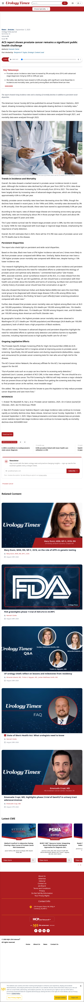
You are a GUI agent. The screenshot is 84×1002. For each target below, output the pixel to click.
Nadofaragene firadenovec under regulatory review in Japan (62, 449)
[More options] (80, 59)
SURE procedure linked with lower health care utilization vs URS (18, 449)
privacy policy (43, 475)
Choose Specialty (40, 9)
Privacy (42, 891)
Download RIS (7, 434)
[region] (42, 992)
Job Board (42, 886)
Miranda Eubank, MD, (13, 677)
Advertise (42, 878)
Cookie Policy (15, 993)
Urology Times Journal (9, 32)
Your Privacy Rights (42, 896)
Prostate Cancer (7, 484)
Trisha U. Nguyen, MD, (29, 677)
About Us (42, 876)
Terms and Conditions (42, 888)
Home (28, 944)
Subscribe (72, 471)
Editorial (42, 881)
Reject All (74, 998)
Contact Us (42, 883)
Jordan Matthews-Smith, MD (48, 677)
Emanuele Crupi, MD (13, 804)
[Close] (80, 986)
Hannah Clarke (11, 615)
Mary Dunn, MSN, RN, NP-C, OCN (17, 554)
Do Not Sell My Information (42, 893)
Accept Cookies (60, 998)
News (45, 944)
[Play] (10, 59)
